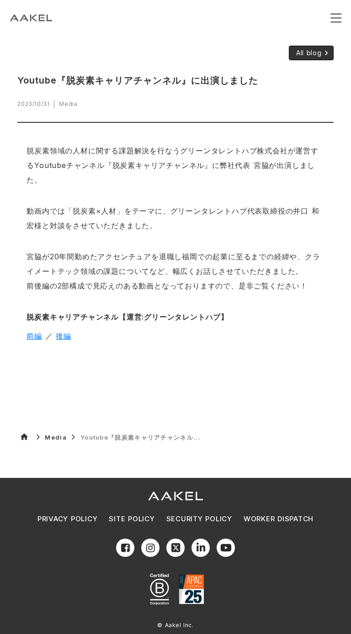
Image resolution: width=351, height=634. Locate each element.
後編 (63, 336)
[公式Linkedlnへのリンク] (200, 548)
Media (56, 437)
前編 (34, 336)
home (24, 436)
